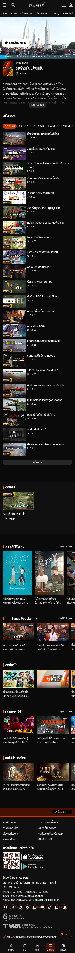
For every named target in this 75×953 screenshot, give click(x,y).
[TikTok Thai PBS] (49, 907)
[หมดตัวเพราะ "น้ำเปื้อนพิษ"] (18, 501)
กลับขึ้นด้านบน (60, 812)
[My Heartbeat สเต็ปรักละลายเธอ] (17, 573)
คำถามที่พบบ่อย (10, 828)
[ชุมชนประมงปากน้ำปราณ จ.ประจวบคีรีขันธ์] (18, 679)
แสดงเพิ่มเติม (37, 105)
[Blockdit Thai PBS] (57, 907)
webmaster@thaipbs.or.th (29, 896)
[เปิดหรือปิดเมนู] (63, 5)
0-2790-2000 (15, 892)
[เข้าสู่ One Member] (71, 5)
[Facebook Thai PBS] (5, 907)
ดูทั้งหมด (37, 462)
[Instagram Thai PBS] (20, 907)
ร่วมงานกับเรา (9, 839)
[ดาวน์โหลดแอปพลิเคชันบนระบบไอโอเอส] (32, 857)
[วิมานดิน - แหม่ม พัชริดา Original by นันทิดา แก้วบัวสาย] (53, 632)
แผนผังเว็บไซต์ (9, 822)
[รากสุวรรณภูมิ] (53, 772)
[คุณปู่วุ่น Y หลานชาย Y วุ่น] (49, 573)
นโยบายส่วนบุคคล (11, 833)
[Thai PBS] (37, 5)
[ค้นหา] (12, 5)
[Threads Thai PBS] (27, 907)
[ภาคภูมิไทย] (18, 772)
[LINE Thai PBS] (35, 907)
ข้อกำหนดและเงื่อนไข (48, 822)
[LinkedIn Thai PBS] (64, 907)
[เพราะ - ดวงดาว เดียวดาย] (18, 632)
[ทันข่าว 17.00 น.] (53, 679)
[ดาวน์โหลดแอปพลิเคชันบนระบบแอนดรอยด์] (32, 866)
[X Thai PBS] (13, 907)
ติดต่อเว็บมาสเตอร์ (47, 828)
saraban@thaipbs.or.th (47, 899)
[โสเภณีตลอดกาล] (18, 725)
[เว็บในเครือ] (4, 5)
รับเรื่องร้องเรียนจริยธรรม (50, 833)
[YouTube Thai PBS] (42, 907)
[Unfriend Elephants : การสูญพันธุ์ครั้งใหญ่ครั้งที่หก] (53, 725)
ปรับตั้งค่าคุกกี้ (45, 839)
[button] (19, 38)
